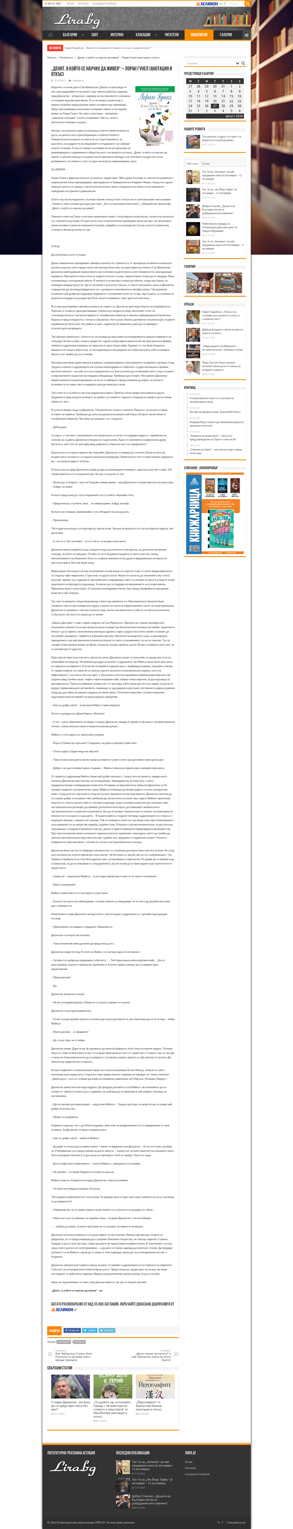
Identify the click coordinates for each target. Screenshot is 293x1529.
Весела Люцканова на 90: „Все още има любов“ (91, 47)
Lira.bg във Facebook (104, 3)
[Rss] (220, 3)
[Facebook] (224, 3)
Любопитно (199, 35)
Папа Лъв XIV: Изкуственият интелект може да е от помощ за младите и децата (221, 366)
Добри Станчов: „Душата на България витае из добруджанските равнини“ (218, 210)
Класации (143, 35)
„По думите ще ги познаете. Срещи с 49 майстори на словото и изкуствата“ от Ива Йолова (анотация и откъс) (112, 1409)
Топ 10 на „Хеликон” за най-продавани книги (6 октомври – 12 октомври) (222, 175)
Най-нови (192, 163)
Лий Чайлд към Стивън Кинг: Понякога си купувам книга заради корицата (74, 1355)
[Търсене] (248, 4)
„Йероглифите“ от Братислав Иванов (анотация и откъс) (149, 1405)
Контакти (83, 3)
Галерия (226, 35)
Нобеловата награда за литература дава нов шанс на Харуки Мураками (219, 227)
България (70, 35)
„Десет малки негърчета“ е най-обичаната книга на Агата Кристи (151, 1355)
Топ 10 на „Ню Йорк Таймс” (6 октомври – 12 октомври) (152, 1481)
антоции (64, 1342)
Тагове (206, 163)
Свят (94, 35)
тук (100, 1290)
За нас (70, 3)
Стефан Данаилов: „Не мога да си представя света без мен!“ (70, 1405)
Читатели (172, 35)
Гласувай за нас (236, 1522)
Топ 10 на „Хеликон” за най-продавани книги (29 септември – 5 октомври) (222, 245)
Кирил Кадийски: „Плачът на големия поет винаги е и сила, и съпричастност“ (221, 315)
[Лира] (77, 17)
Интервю (117, 35)
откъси (79, 1342)
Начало (50, 34)
